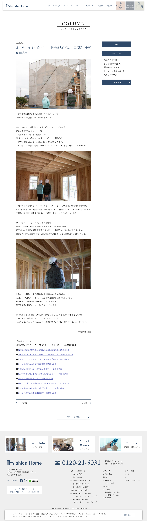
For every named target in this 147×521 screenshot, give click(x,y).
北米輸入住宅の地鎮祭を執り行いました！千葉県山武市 (41, 388)
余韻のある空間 (110, 60)
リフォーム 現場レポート (114, 71)
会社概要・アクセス (112, 495)
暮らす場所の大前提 (112, 63)
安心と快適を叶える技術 (81, 487)
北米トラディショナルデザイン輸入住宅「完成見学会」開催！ (43, 359)
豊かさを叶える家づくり (81, 484)
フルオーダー (78, 496)
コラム (127, 474)
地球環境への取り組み (112, 492)
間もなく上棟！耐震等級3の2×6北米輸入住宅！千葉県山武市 (43, 383)
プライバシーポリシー (58, 516)
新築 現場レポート (111, 67)
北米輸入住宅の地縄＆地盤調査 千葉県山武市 (37, 393)
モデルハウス (107, 474)
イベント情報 (129, 471)
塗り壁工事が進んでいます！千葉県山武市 (35, 378)
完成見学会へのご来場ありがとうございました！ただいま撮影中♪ (45, 354)
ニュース (128, 477)
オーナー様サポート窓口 (25, 490)
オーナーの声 (109, 483)
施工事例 (108, 481)
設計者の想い (77, 477)
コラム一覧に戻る (73, 416)
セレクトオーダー (92, 496)
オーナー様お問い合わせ (139, 6)
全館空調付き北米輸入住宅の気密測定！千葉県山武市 (40, 369)
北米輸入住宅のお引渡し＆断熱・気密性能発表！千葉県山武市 (43, 349)
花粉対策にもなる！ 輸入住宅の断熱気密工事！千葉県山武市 (43, 373)
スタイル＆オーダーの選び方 (80, 490)
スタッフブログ (110, 74)
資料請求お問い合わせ (130, 7)
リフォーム (106, 471)
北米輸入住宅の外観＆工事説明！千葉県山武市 (37, 364)
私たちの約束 (77, 474)
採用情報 (108, 498)
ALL (116, 44)
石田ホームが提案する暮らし (82, 481)
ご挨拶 (107, 490)
